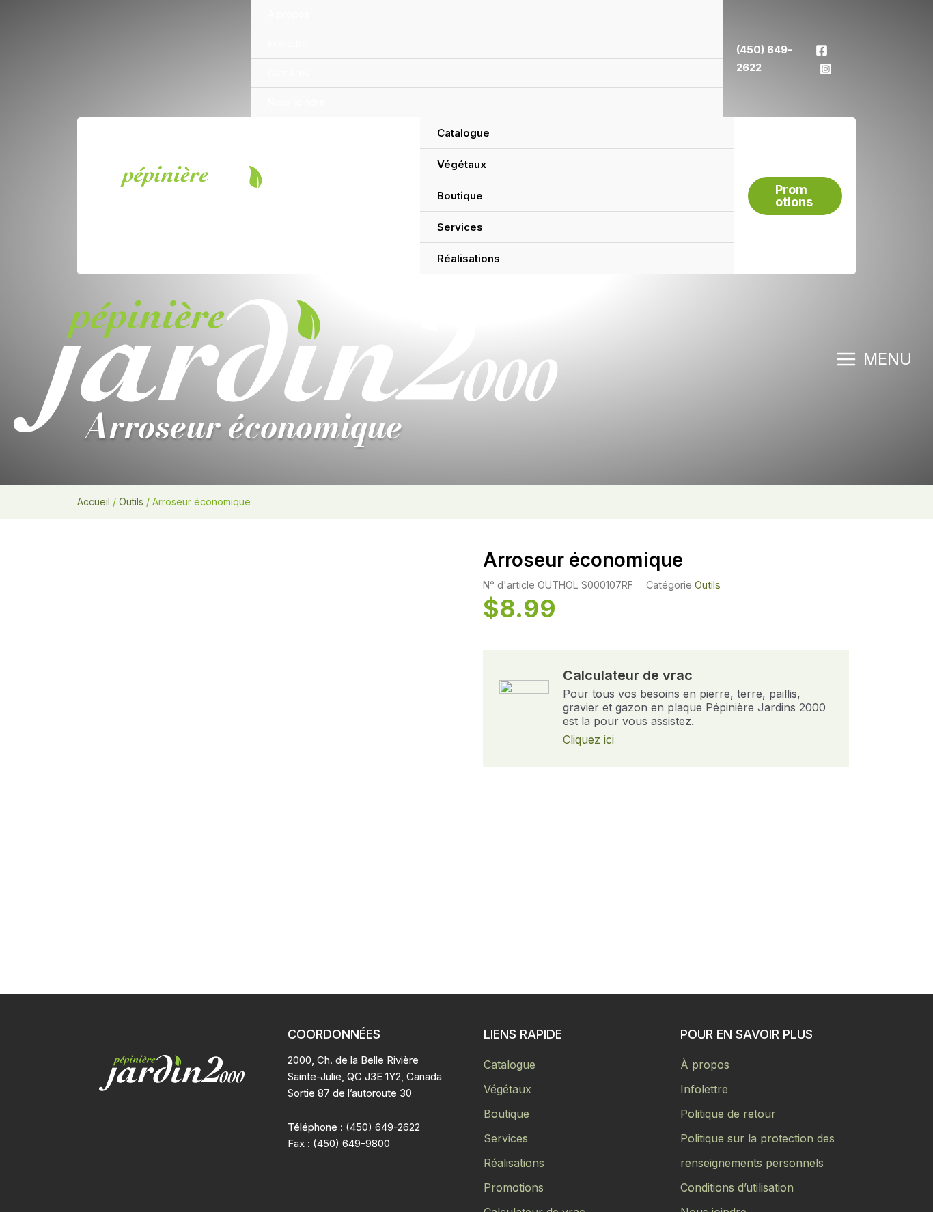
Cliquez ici (588, 739)
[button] (795, 196)
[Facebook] (822, 50)
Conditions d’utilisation (737, 1187)
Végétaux (507, 1089)
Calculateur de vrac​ (628, 675)
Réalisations (514, 1163)
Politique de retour (728, 1114)
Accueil (93, 501)
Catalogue (509, 1064)
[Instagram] (826, 69)
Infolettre (704, 1089)
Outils (131, 501)
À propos (704, 1064)
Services (506, 1138)
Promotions (514, 1187)
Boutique (506, 1114)
